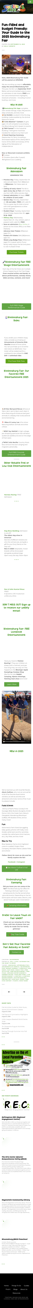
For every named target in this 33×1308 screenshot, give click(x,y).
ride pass (15, 979)
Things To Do (16, 1286)
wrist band (23, 980)
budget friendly (12, 968)
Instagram (21, 862)
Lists (16, 961)
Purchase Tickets (17, 252)
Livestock (17, 976)
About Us (23, 1289)
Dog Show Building (11, 531)
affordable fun (23, 965)
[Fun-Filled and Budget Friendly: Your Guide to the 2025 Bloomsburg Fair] (16, 56)
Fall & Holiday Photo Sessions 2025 (9, 992)
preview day (6, 979)
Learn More (11, 684)
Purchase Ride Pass (16, 361)
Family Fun (20, 970)
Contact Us (16, 952)
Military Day (8, 218)
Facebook (11, 862)
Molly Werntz (9, 46)
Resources (16, 1293)
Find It (8, 1289)
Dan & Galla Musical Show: (14, 589)
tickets (15, 980)
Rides (22, 979)
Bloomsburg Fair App (12, 108)
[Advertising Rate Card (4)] (16, 1086)
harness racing (7, 974)
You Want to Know (9, 963)
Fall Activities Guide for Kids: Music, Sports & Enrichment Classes (14, 1008)
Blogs (15, 1289)
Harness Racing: (10, 495)
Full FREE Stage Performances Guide (16, 306)
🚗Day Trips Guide (16, 934)
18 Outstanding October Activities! (24, 992)
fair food (10, 970)
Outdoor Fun (24, 961)
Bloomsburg (14, 959)
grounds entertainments (16, 973)
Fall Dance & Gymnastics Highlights (15, 1014)
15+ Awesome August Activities (13, 1026)
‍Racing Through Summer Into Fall (14, 1031)
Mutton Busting (20, 977)
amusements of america (10, 966)
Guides (26, 1286)
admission (12, 965)
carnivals (23, 968)
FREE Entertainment (17, 971)
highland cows (20, 974)
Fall (11, 961)
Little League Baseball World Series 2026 (14, 1020)
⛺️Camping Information (16, 905)
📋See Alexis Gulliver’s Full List (16, 868)
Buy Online (23, 224)
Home (6, 1286)
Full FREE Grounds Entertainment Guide (16, 453)
